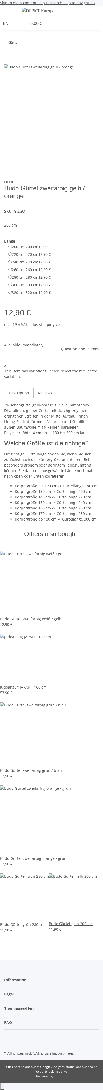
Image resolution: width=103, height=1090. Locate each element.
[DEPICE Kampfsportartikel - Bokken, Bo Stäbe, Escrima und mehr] (37, 11)
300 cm (31, 284)
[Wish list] (23, 23)
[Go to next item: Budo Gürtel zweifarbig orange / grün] (22, 43)
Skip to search (50, 2)
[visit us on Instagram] (8, 1043)
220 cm (31, 254)
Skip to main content (19, 2)
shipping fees (62, 1053)
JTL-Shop (60, 1076)
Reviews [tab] (45, 392)
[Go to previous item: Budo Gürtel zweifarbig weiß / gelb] (32, 43)
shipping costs (52, 324)
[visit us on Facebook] (8, 1037)
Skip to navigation (79, 2)
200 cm (31, 246)
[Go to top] (2, 1086)
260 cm (31, 269)
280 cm (31, 277)
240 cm (31, 261)
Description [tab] (19, 392)
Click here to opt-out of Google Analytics (35, 1066)
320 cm (31, 292)
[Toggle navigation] (10, 12)
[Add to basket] (8, 61)
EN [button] (6, 23)
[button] (101, 11)
